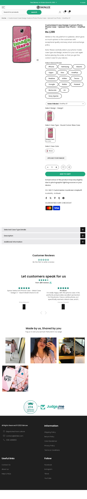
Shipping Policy (50, 432)
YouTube (47, 478)
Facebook (48, 465)
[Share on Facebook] (46, 198)
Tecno (76, 78)
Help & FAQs (6, 474)
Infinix (64, 78)
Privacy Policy (49, 445)
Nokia (64, 84)
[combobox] (65, 104)
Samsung (65, 67)
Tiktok (46, 474)
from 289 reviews (42, 283)
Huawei (77, 84)
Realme (52, 78)
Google (52, 84)
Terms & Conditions (52, 450)
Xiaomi (79, 67)
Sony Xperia (53, 96)
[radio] (49, 116)
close (5, 2)
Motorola (52, 90)
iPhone (51, 67)
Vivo (62, 72)
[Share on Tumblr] (59, 198)
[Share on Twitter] (51, 198)
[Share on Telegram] (63, 198)
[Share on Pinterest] (55, 198)
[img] (43, 280)
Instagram (48, 469)
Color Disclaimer (50, 441)
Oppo (51, 72)
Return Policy (49, 436)
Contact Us (6, 465)
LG (65, 90)
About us (5, 469)
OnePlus (74, 72)
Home (4, 18)
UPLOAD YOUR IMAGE (55, 158)
